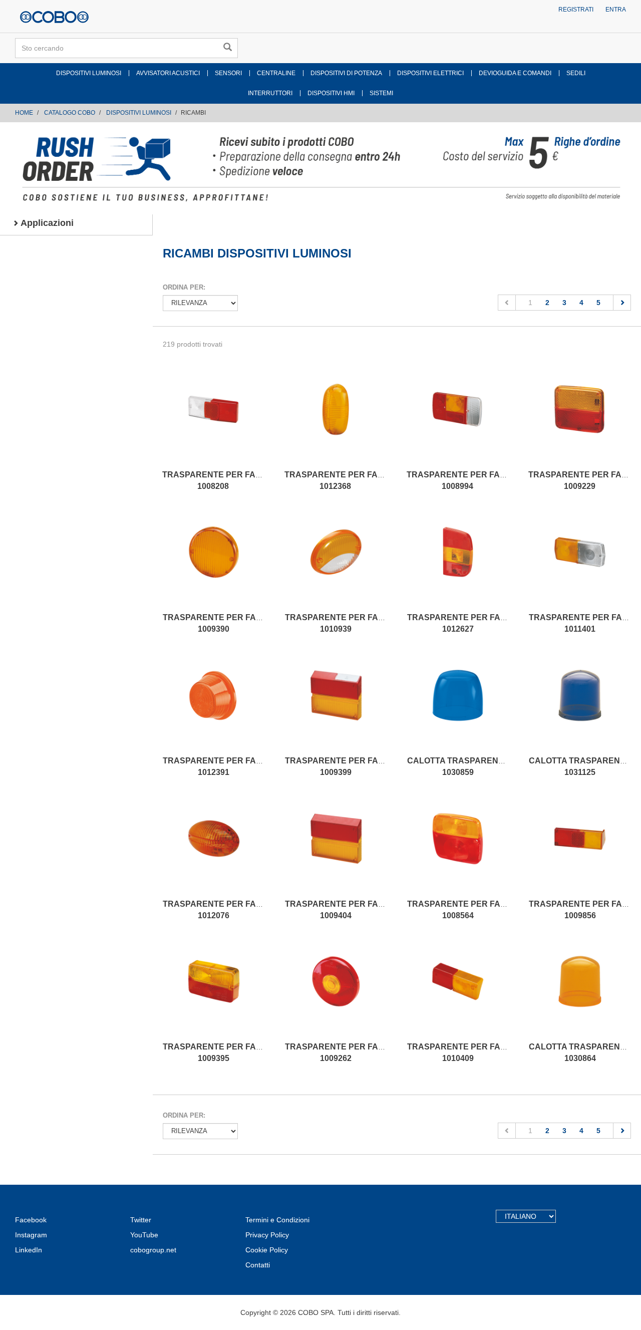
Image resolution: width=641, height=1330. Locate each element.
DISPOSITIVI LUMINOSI (88, 73)
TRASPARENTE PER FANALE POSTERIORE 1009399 (370, 766)
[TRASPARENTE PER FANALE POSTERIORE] (213, 419)
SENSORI (228, 73)
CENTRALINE (276, 73)
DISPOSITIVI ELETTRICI (430, 73)
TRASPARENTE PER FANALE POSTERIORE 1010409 (492, 1052)
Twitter (140, 1220)
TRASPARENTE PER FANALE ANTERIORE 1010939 (367, 623)
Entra (615, 9)
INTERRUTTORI (270, 93)
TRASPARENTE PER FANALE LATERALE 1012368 (365, 480)
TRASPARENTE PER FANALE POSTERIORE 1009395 (248, 1052)
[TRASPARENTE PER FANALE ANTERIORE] (336, 562)
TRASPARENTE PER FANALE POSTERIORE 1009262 (370, 1052)
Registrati (575, 9)
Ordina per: (184, 287)
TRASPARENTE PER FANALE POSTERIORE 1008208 (247, 480)
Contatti (257, 1265)
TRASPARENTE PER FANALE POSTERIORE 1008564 (492, 910)
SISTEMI (381, 93)
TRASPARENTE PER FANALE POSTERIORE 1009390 (248, 623)
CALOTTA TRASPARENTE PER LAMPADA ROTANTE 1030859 (509, 766)
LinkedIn (28, 1250)
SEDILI (575, 73)
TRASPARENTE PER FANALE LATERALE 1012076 (243, 910)
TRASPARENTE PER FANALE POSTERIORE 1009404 (370, 910)
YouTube (144, 1235)
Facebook (31, 1220)
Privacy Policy (267, 1235)
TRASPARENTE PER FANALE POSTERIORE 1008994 (492, 480)
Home (24, 112)
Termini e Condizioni (277, 1220)
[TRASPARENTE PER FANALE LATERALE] (335, 419)
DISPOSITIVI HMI (331, 93)
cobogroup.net (153, 1250)
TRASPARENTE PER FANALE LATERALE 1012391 (243, 766)
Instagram (31, 1235)
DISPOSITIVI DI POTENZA (346, 73)
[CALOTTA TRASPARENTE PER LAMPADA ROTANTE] (458, 705)
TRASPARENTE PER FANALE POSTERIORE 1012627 (492, 623)
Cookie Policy (266, 1250)
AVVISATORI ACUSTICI (168, 73)
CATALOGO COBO (69, 112)
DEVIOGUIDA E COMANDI (515, 73)
